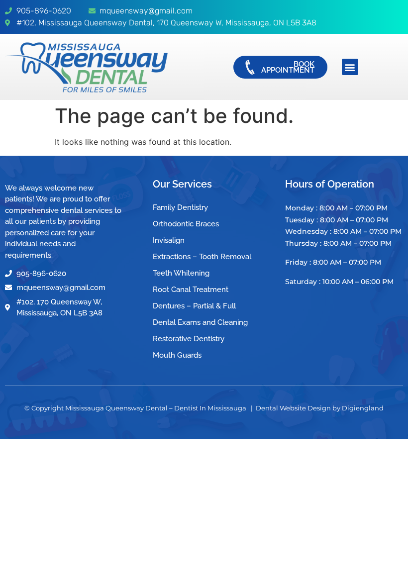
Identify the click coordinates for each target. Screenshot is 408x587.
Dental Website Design (293, 408)
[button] (350, 67)
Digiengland (363, 408)
